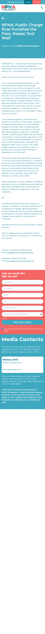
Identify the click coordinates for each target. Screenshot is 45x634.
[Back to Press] (3, 18)
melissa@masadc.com (12, 370)
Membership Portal (15, 2)
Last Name (6, 287)
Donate (28, 2)
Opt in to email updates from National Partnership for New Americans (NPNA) (23, 330)
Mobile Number (8, 313)
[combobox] (41, 314)
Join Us (37, 2)
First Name (6, 281)
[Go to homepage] (9, 8)
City (4, 300)
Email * (5, 293)
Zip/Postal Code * (9, 306)
